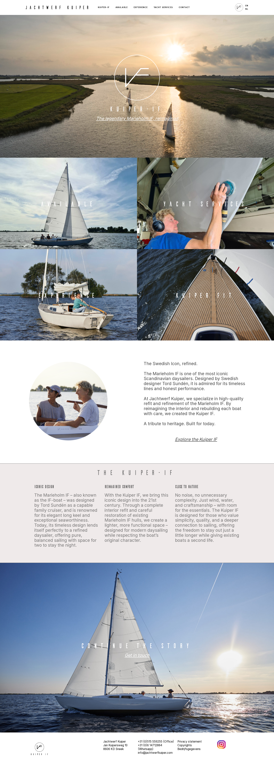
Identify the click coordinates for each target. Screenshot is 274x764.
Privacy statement (189, 741)
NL (246, 9)
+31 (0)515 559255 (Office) (156, 741)
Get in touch (137, 655)
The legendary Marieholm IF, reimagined (137, 118)
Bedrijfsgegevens (189, 749)
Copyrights (184, 745)
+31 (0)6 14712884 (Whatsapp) (150, 747)
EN (246, 5)
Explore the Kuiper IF (196, 439)
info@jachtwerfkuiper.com (155, 752)
